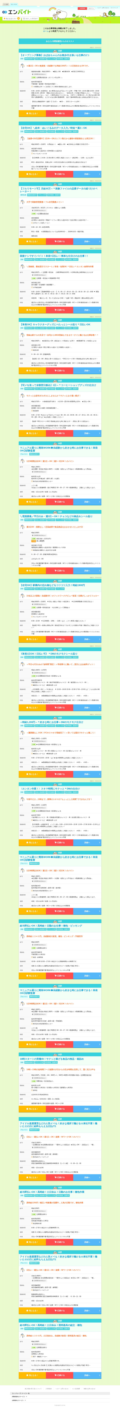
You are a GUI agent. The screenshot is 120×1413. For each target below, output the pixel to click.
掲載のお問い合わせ (89, 1388)
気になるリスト (12, 18)
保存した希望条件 (32, 18)
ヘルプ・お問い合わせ (103, 7)
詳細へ (87, 113)
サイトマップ (114, 7)
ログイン (91, 8)
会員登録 (82, 8)
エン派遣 (6, 4)
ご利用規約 (48, 1388)
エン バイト (14, 4)
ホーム (46, 31)
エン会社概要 (76, 1388)
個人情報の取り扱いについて (33, 1388)
